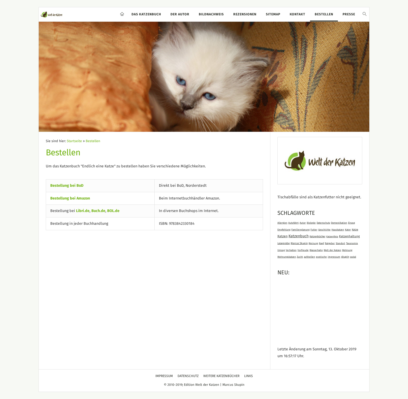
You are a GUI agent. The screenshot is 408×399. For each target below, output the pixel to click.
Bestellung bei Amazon (70, 198)
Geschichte (324, 230)
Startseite (74, 141)
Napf (321, 243)
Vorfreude (303, 250)
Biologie (311, 223)
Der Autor (179, 14)
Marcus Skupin (299, 243)
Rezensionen (244, 14)
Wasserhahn (316, 250)
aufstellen (309, 257)
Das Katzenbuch (146, 14)
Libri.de (82, 211)
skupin (345, 256)
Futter (313, 230)
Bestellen (324, 14)
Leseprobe (283, 243)
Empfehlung (283, 230)
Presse (349, 14)
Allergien (282, 223)
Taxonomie (352, 243)
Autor (303, 223)
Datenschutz (323, 223)
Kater (348, 230)
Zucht (300, 257)
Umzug (281, 250)
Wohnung (347, 250)
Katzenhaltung (349, 236)
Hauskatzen (338, 230)
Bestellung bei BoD (66, 185)
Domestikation (339, 223)
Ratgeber (330, 243)
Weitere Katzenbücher (221, 376)
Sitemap (273, 14)
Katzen (282, 236)
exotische (321, 257)
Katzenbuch (299, 236)
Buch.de (98, 211)
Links (248, 376)
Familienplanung (300, 230)
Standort (340, 243)
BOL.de (113, 211)
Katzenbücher (317, 236)
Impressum (164, 376)
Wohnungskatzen (286, 257)
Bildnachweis (211, 14)
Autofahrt (293, 223)
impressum (334, 257)
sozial (353, 257)
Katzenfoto (332, 236)
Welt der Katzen (332, 250)
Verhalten (291, 250)
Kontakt (297, 14)
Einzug (351, 223)
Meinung (313, 243)
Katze (355, 229)
